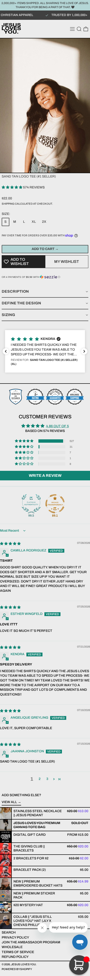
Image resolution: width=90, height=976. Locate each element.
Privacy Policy (15, 937)
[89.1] (55, 503)
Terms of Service (18, 952)
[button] (79, 29)
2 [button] (40, 779)
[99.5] (31, 503)
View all (9, 802)
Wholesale (12, 947)
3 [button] (47, 779)
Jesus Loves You (23, 964)
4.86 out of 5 (57, 426)
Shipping (8, 203)
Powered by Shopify (17, 969)
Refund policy (15, 957)
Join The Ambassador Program (31, 942)
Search (9, 932)
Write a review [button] (45, 475)
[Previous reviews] (6, 351)
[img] (10, 543)
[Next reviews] (84, 351)
